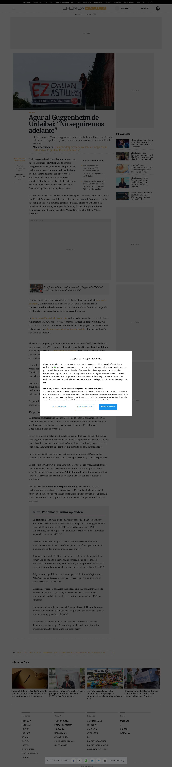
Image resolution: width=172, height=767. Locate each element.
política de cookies (106, 379)
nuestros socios (80, 364)
